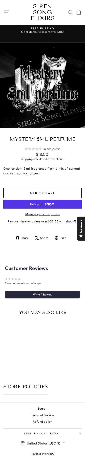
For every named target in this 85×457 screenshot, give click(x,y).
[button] (43, 149)
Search (42, 408)
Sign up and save (41, 433)
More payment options (42, 214)
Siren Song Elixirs (42, 12)
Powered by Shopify (42, 453)
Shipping (27, 159)
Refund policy (42, 421)
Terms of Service (42, 415)
